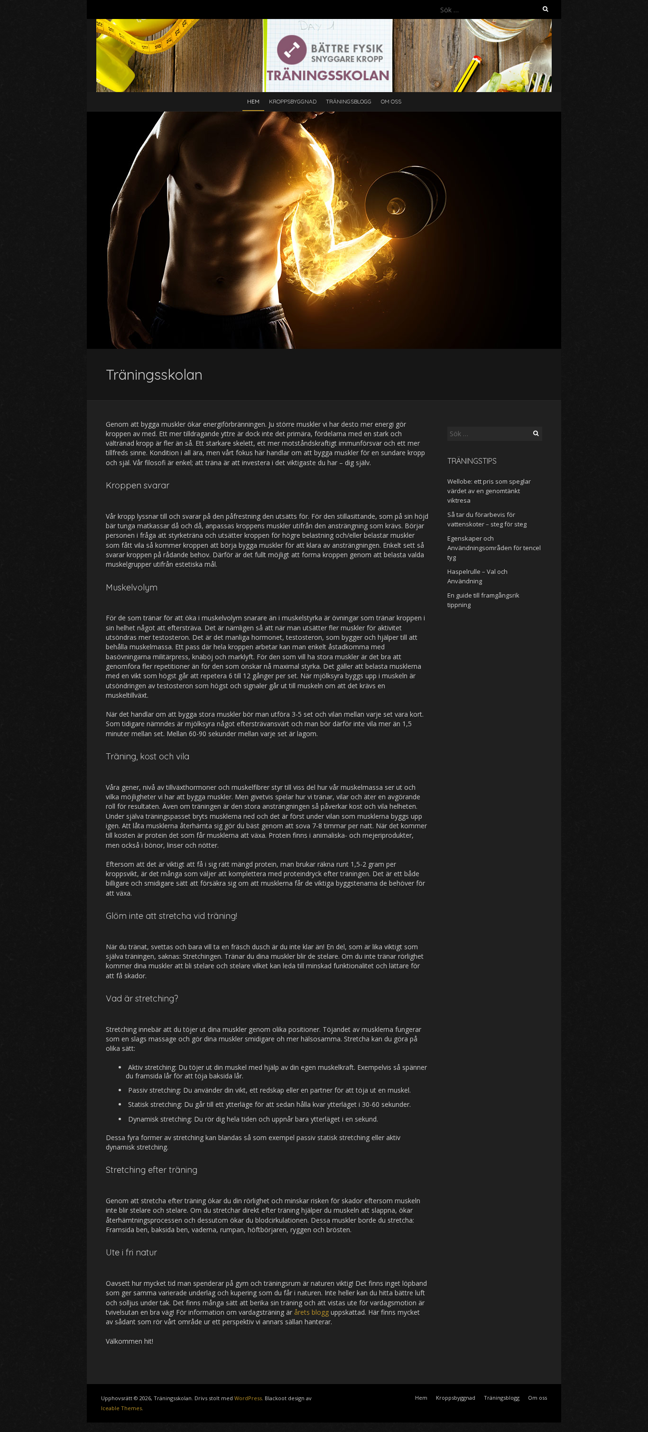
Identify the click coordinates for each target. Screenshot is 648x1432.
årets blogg (311, 1312)
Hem (253, 101)
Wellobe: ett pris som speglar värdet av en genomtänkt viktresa (489, 491)
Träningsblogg (348, 101)
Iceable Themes (121, 1408)
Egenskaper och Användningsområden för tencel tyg (494, 548)
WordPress (248, 1398)
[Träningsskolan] (324, 23)
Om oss (391, 101)
